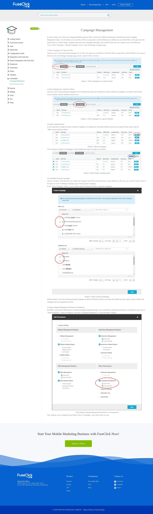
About (68, 491)
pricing (68, 484)
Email (119, 487)
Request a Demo (78, 443)
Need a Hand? (125, 5)
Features (69, 481)
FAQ (89, 484)
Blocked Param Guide (17, 84)
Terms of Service (88, 510)
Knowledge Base (93, 481)
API (67, 487)
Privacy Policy (100, 510)
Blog (89, 487)
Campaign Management (17, 81)
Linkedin (120, 484)
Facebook (120, 481)
